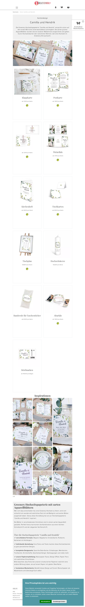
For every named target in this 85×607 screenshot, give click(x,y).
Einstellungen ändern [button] (59, 601)
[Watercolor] (58, 160)
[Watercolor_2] (27, 105)
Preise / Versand (17, 594)
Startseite (15, 12)
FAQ (14, 592)
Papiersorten (16, 596)
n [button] (56, 7)
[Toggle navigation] (17, 7)
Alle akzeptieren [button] (45, 601)
